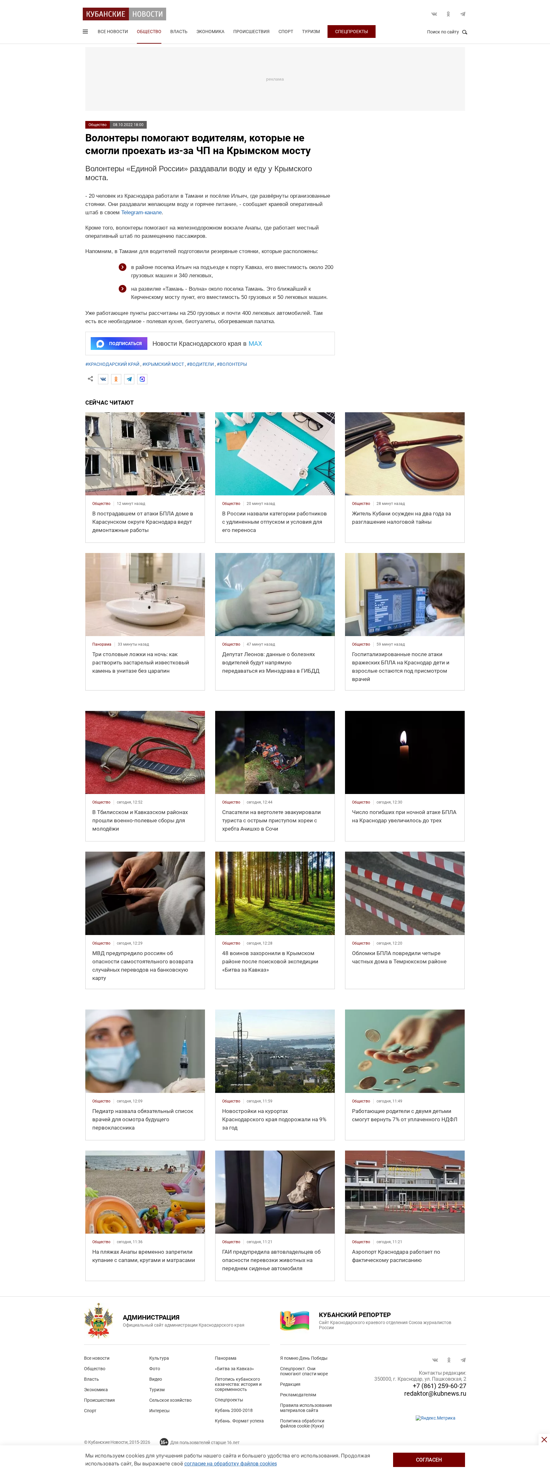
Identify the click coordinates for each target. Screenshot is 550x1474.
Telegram (463, 14)
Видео (155, 1379)
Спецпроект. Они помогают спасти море (304, 1371)
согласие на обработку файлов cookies (230, 1464)
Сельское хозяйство (170, 1400)
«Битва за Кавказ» (234, 1368)
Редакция (290, 1384)
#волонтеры (232, 364)
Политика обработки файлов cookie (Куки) (302, 1423)
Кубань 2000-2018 (234, 1410)
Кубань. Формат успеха (239, 1420)
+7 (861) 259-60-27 (439, 1386)
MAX (255, 343)
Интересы (159, 1410)
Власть (178, 31)
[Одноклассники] (116, 379)
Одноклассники (448, 14)
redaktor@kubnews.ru (435, 1393)
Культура (159, 1358)
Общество (149, 31)
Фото (154, 1368)
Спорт (286, 31)
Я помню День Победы (304, 1358)
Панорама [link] (101, 644)
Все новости (113, 31)
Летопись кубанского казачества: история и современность (238, 1384)
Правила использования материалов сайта (306, 1408)
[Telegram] (129, 379)
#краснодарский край (112, 364)
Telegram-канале (141, 212)
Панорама (225, 1358)
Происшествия (251, 31)
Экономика (210, 31)
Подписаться (125, 343)
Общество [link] (101, 503)
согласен (429, 1460)
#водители (200, 364)
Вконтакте (434, 14)
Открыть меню (86, 33)
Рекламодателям (298, 1394)
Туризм (311, 31)
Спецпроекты (351, 31)
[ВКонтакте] (103, 379)
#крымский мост (163, 364)
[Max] (142, 379)
